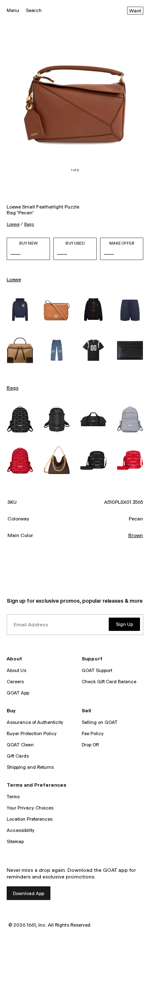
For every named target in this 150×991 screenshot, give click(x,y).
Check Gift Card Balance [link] (109, 681)
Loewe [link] (14, 279)
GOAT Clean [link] (20, 745)
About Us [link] (16, 670)
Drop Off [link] (90, 745)
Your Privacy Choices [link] (30, 808)
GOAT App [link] (18, 693)
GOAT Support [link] (97, 670)
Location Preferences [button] (29, 819)
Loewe (13, 224)
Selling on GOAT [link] (100, 722)
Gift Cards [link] (18, 756)
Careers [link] (15, 681)
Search (34, 10)
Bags (29, 224)
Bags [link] (12, 388)
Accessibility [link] (21, 830)
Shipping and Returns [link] (30, 767)
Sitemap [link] (15, 841)
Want (135, 11)
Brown (135, 535)
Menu (13, 10)
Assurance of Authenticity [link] (35, 722)
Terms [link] (13, 797)
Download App (28, 893)
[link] (20, 310)
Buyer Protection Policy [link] (32, 733)
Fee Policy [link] (93, 733)
